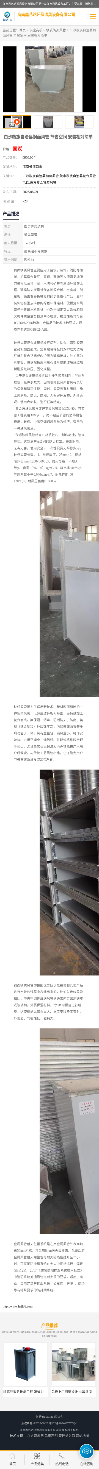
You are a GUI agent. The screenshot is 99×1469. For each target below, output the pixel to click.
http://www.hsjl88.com (17, 1306)
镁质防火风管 (56, 30)
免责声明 (51, 1435)
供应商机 (36, 30)
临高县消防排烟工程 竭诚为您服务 (28, 1391)
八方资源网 (35, 1435)
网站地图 (82, 1435)
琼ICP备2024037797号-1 (63, 1423)
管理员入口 (67, 1435)
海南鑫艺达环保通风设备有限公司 (40, 1429)
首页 (22, 30)
